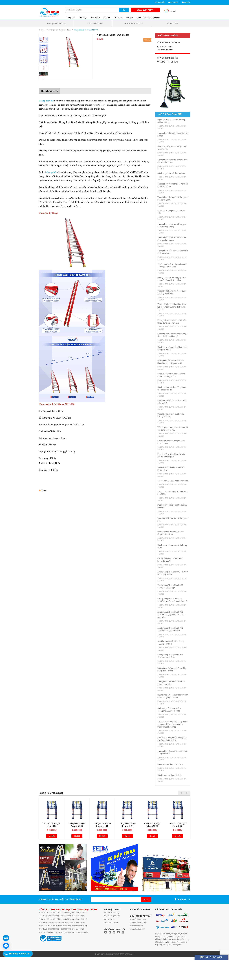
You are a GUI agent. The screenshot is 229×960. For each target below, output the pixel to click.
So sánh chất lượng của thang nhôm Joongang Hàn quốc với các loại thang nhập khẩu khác (172, 724)
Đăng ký (187, 2)
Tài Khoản (118, 17)
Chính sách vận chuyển (138, 922)
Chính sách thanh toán (137, 919)
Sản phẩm (95, 17)
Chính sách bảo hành (137, 929)
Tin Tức (129, 17)
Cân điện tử (171, 942)
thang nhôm (52, 172)
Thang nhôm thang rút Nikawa (60, 30)
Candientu (180, 942)
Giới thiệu (83, 17)
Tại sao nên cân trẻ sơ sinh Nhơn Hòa (172, 481)
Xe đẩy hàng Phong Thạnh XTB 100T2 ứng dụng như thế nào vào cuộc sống (171, 614)
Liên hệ (107, 17)
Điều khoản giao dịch (112, 916)
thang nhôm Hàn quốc (175, 939)
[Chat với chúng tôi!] (6, 946)
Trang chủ (71, 17)
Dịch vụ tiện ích (109, 919)
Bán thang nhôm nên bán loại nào (171, 173)
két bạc (174, 934)
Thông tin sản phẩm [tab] (49, 91)
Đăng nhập (174, 2)
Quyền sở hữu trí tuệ (111, 922)
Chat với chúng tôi (212, 957)
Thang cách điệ (46, 100)
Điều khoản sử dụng (111, 913)
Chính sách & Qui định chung (149, 17)
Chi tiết (52, 836)
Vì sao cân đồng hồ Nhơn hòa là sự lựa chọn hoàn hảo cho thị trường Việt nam (171, 307)
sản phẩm (161, 2)
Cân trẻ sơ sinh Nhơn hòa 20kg (169, 775)
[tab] (62, 89)
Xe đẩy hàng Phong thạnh (172, 945)
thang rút (177, 936)
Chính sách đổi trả (136, 926)
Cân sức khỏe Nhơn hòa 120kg (170, 764)
